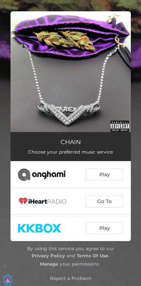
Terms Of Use (92, 255)
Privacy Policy (48, 255)
